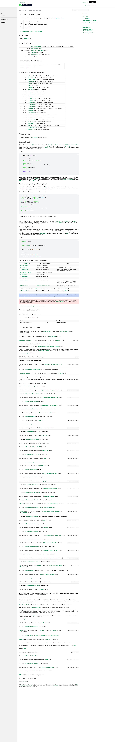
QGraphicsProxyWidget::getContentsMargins (45, 289)
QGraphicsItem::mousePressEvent (32, 554)
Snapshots (93, 5)
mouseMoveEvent (31, 116)
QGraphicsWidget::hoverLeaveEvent (32, 484)
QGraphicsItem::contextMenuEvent (32, 369)
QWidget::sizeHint (24, 285)
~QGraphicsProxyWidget (36, 48)
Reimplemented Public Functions (89, 20)
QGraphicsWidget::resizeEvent (31, 578)
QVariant (21, 504)
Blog (87, 2)
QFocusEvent (44, 435)
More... (62, 18)
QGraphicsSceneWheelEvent (47, 667)
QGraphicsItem (47, 331)
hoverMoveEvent (31, 102)
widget (32, 56)
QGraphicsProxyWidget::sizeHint (42, 285)
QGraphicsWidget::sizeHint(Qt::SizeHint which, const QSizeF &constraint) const (41, 635)
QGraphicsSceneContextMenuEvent (53, 364)
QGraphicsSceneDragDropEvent (50, 390)
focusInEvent (30, 89)
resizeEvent (30, 121)
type (27, 68)
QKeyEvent (44, 520)
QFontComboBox (57, 145)
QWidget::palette (23, 276)
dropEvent (30, 83)
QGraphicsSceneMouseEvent (53, 535)
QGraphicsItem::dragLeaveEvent (32, 401)
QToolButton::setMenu (68, 179)
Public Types (85, 16)
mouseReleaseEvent (32, 119)
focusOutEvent (31, 93)
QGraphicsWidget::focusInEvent (32, 439)
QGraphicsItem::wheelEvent (31, 671)
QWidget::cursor (23, 280)
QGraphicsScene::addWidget (25, 188)
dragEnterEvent (31, 77)
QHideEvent (42, 466)
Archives (88, 5)
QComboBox (36, 178)
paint (27, 64)
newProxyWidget (34, 137)
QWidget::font (23, 278)
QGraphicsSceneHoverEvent (50, 473)
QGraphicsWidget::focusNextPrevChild (33, 446)
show (67, 233)
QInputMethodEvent (49, 496)
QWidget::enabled (24, 265)
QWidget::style (23, 274)
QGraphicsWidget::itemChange (31, 516)
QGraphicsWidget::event (30, 424)
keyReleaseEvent (31, 112)
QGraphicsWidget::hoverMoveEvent (32, 492)
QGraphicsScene (57, 18)
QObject (42, 428)
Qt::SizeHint (42, 630)
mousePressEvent (31, 118)
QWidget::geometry (24, 269)
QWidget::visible (23, 267)
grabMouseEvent (31, 95)
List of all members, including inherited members (31, 31)
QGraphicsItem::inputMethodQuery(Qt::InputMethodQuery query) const (40, 507)
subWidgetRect (34, 54)
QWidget (50, 18)
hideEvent (30, 97)
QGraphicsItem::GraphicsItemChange (51, 511)
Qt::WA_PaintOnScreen (35, 615)
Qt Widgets (24, 10)
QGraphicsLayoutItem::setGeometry (32, 585)
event (29, 85)
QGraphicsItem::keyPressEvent (31, 523)
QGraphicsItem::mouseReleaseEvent (32, 561)
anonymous (26, 38)
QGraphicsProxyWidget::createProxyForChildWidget (48, 346)
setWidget (33, 52)
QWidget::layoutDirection (25, 272)
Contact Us (84, 2)
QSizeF (21, 630)
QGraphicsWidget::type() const (31, 655)
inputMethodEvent (32, 104)
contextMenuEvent (32, 75)
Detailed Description (87, 27)
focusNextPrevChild (32, 91)
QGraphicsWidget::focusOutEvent (32, 454)
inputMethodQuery (32, 106)
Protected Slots (86, 25)
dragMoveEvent (31, 81)
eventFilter (30, 87)
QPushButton (51, 145)
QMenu (20, 180)
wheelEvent (30, 129)
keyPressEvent (31, 110)
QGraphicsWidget (28, 28)
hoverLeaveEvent (31, 100)
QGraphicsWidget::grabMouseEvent (32, 462)
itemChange (30, 108)
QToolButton (35, 180)
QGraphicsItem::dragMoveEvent (32, 409)
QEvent (39, 420)
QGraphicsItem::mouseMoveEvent (32, 546)
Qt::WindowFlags (46, 188)
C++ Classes (30, 10)
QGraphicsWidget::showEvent (31, 626)
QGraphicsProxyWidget (36, 46)
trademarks (56, 685)
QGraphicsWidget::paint (30, 570)
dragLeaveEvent (31, 79)
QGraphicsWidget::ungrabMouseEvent (33, 663)
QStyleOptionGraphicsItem (55, 565)
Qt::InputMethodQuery (52, 504)
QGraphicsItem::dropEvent (30, 416)
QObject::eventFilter (29, 431)
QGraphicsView (59, 301)
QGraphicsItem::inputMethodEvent (32, 500)
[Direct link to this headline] (28, 35)
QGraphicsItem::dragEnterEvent (32, 393)
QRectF (45, 582)
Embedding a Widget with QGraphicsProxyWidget (88, 30)
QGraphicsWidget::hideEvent (31, 469)
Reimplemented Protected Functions (90, 22)
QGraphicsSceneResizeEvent (47, 574)
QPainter (39, 565)
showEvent (30, 123)
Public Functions (86, 18)
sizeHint (29, 125)
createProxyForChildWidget (37, 50)
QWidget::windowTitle (25, 290)
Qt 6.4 (20, 10)
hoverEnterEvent (31, 98)
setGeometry (28, 66)
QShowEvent (43, 623)
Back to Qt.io (22, 2)
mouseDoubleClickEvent (33, 114)
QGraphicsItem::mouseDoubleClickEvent (33, 539)
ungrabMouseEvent (32, 127)
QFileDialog (67, 145)
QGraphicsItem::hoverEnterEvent (32, 477)
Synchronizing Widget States (88, 32)
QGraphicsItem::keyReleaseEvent (32, 531)
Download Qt (92, 2)
